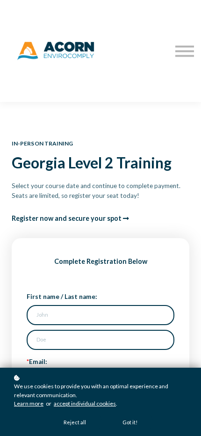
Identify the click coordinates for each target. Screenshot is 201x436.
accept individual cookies (85, 403)
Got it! (129, 422)
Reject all (75, 422)
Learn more (28, 403)
